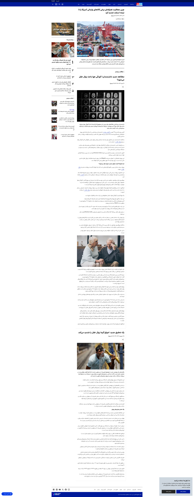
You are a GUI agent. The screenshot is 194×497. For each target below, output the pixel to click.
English (53, 1)
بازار (78, 4)
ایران (114, 4)
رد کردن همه (168, 491)
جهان (109, 4)
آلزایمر (82, 175)
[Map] (62, 4)
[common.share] (122, 86)
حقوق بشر (103, 4)
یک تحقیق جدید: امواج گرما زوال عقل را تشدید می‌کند (101, 332)
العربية (57, 1)
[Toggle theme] (53, 4)
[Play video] (56, 4)
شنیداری (119, 4)
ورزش (83, 4)
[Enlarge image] (100, 106)
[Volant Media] (57, 494)
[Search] (59, 4)
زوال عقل (118, 142)
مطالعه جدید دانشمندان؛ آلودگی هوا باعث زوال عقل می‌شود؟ (101, 78)
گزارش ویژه (89, 4)
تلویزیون (126, 4)
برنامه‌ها (132, 4)
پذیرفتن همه (183, 491)
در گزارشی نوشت (107, 132)
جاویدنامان (96, 4)
